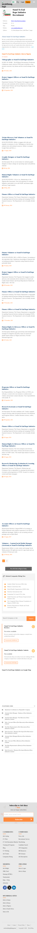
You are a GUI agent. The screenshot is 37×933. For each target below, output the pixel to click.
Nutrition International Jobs (14, 591)
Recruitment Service (24, 839)
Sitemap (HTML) (7, 874)
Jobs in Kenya (6, 903)
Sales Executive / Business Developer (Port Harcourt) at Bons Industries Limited (19, 732)
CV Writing (6, 851)
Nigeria (15, 1)
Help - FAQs (6, 880)
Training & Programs (8, 845)
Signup (28, 2)
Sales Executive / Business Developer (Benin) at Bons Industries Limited (18, 750)
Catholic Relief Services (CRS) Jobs (17, 584)
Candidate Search (23, 845)
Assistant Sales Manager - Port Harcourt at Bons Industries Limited (17, 718)
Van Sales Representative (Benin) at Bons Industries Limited (18, 746)
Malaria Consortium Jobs (14, 586)
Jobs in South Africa (8, 909)
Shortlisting (22, 842)
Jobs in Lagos (22, 868)
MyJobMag (30, 928)
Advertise (5, 883)
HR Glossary (22, 853)
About (8, 925)
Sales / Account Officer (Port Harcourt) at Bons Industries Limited (19, 723)
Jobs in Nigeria (7, 906)
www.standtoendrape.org (16, 28)
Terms (28, 925)
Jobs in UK (6, 911)
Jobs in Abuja (22, 871)
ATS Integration (23, 848)
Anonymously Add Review (11, 640)
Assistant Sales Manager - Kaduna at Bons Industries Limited (18, 713)
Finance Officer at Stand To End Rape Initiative (18, 194)
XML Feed (6, 871)
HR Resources (22, 851)
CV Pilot (5, 839)
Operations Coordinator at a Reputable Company (17, 709)
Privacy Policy (21, 925)
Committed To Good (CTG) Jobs (16, 594)
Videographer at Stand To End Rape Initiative (18, 60)
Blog (4, 848)
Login (22, 2)
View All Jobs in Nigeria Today (18, 568)
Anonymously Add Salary (11, 662)
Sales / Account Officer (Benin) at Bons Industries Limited (17, 741)
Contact (14, 925)
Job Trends (6, 853)
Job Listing (6, 836)
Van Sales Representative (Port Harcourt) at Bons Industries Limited (17, 727)
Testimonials (6, 877)
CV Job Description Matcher (10, 842)
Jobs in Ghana (6, 900)
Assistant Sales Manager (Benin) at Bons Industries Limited (18, 737)
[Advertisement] (18, 114)
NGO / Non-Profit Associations (18, 21)
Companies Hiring (8, 856)
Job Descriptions (23, 856)
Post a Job (21, 836)
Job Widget (6, 868)
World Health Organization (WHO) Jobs (18, 589)
